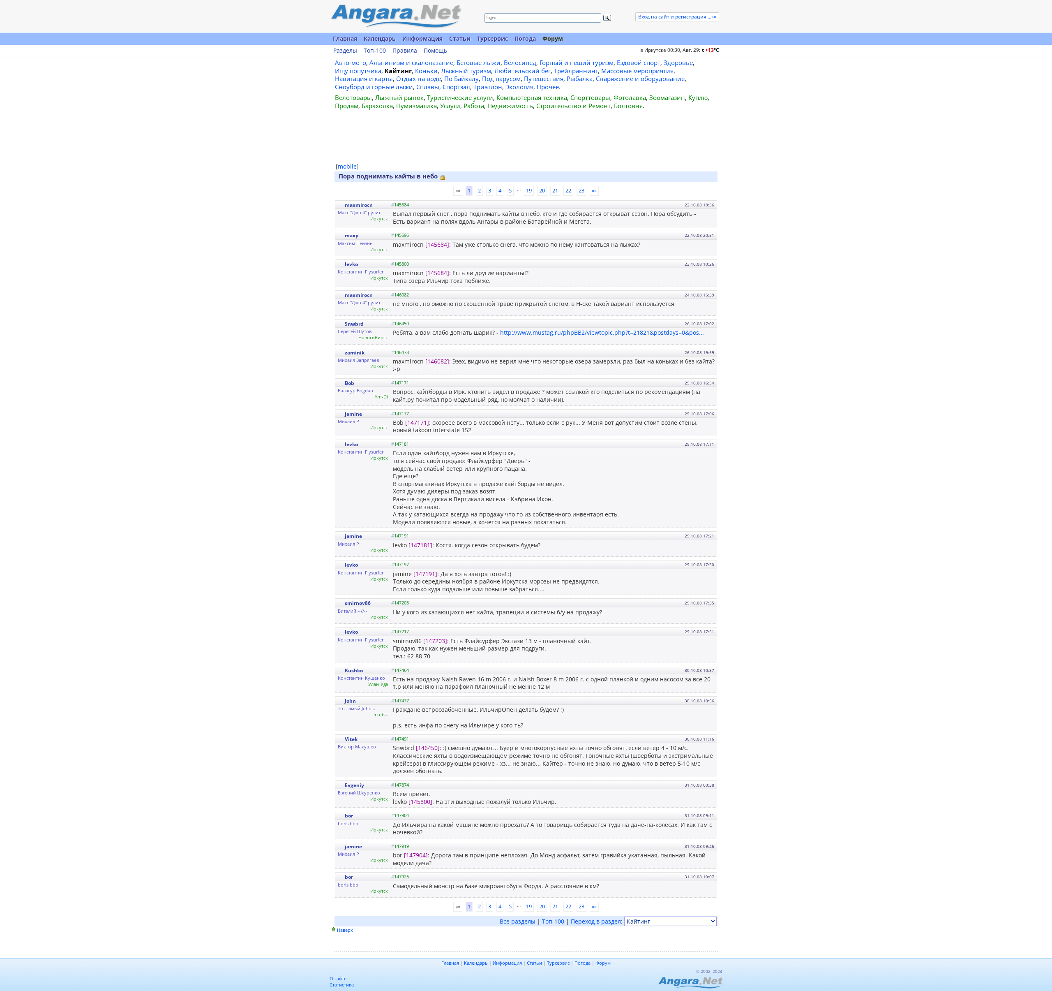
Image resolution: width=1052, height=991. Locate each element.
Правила (404, 50)
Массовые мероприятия (637, 71)
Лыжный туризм (466, 71)
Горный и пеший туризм (577, 62)
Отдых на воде (418, 78)
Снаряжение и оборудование (640, 78)
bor (349, 815)
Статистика (342, 985)
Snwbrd (354, 323)
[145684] (437, 244)
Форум (552, 38)
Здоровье (678, 62)
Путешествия (543, 78)
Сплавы (427, 87)
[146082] (437, 361)
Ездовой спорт (638, 62)
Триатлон (487, 87)
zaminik (355, 352)
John (350, 700)
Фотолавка (630, 97)
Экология (519, 87)
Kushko (354, 670)
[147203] (435, 641)
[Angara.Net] (395, 16)
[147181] (420, 545)
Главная (345, 38)
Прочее (548, 87)
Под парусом (501, 78)
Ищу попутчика (358, 71)
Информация (422, 38)
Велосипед (520, 62)
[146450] (428, 748)
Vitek (351, 739)
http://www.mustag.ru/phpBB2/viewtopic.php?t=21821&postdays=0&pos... (602, 332)
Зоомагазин (667, 97)
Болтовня (628, 106)
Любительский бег (522, 71)
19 (529, 190)
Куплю (698, 97)
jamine (353, 413)
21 (555, 190)
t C (710, 49)
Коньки (426, 71)
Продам (346, 106)
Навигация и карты (364, 78)
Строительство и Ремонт (573, 106)
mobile (347, 166)
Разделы (345, 50)
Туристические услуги (460, 97)
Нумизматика (416, 106)
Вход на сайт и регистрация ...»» (677, 16)
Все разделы (517, 921)
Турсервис (492, 38)
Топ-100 (375, 50)
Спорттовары (590, 97)
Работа (474, 106)
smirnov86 (358, 603)
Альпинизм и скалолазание (411, 62)
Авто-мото (350, 62)
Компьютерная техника (531, 97)
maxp (352, 235)
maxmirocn (359, 204)
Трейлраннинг (576, 71)
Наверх (345, 930)
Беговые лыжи (479, 62)
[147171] (417, 422)
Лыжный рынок (399, 97)
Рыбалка (580, 78)
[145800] (420, 802)
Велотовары (353, 97)
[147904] (416, 855)
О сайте (338, 978)
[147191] (425, 574)
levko (351, 264)
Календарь (380, 38)
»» (594, 190)
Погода (525, 38)
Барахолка (377, 106)
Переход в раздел (596, 921)
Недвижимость (510, 106)
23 (581, 190)
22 (568, 190)
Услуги (450, 106)
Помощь (435, 50)
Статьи (460, 38)
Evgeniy (354, 785)
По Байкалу (461, 78)
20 (542, 190)
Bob (349, 383)
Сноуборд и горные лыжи (374, 87)
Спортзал (456, 87)
